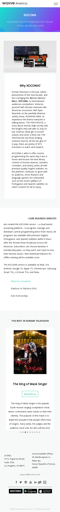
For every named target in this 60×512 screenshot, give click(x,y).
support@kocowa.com (30, 474)
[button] (21, 432)
